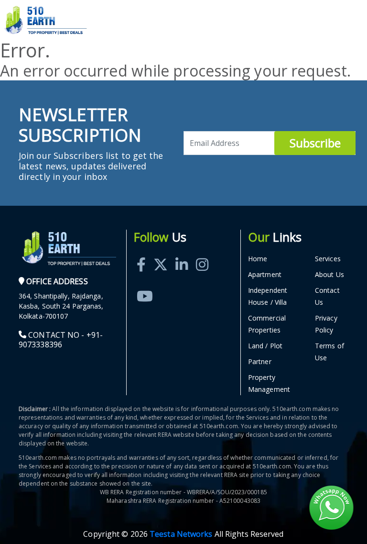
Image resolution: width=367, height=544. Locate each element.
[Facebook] (141, 253)
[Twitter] (161, 253)
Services (328, 258)
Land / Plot (265, 345)
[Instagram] (202, 253)
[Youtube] (145, 285)
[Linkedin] (182, 253)
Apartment (264, 274)
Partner (259, 361)
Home (257, 258)
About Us (329, 274)
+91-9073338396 (61, 339)
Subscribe (315, 143)
